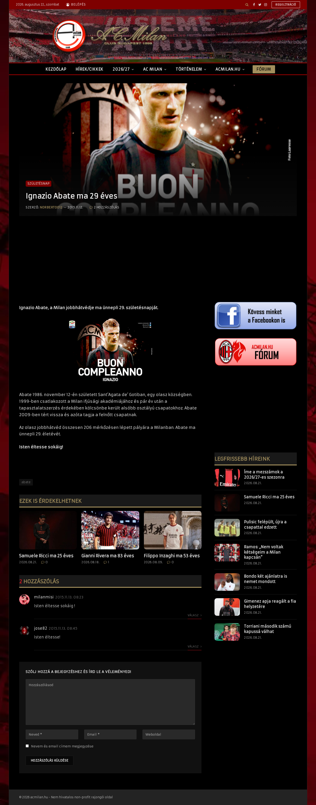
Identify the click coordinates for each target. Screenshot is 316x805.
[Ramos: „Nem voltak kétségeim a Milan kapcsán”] (227, 552)
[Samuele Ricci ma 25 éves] (48, 530)
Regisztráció (286, 4)
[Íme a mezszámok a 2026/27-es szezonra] (227, 477)
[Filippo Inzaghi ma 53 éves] (172, 530)
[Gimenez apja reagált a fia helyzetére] (227, 607)
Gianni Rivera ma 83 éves (107, 555)
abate (26, 482)
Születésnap (39, 184)
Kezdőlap (56, 69)
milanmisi (44, 597)
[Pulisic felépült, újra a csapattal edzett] (227, 527)
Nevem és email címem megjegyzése (62, 746)
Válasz (193, 615)
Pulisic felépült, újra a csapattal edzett (265, 524)
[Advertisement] (110, 265)
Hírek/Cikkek (90, 69)
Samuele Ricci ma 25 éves (46, 555)
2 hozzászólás (106, 207)
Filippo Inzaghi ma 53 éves (172, 555)
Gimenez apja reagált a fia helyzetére (270, 604)
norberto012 (51, 207)
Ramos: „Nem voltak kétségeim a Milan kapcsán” (263, 552)
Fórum (264, 69)
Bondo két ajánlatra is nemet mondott (265, 579)
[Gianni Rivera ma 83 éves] (110, 530)
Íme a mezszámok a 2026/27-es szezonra (264, 475)
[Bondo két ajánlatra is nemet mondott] (227, 582)
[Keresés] (247, 4)
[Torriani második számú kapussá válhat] (227, 632)
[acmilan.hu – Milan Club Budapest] (108, 35)
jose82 (40, 628)
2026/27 (121, 69)
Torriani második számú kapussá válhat (267, 629)
